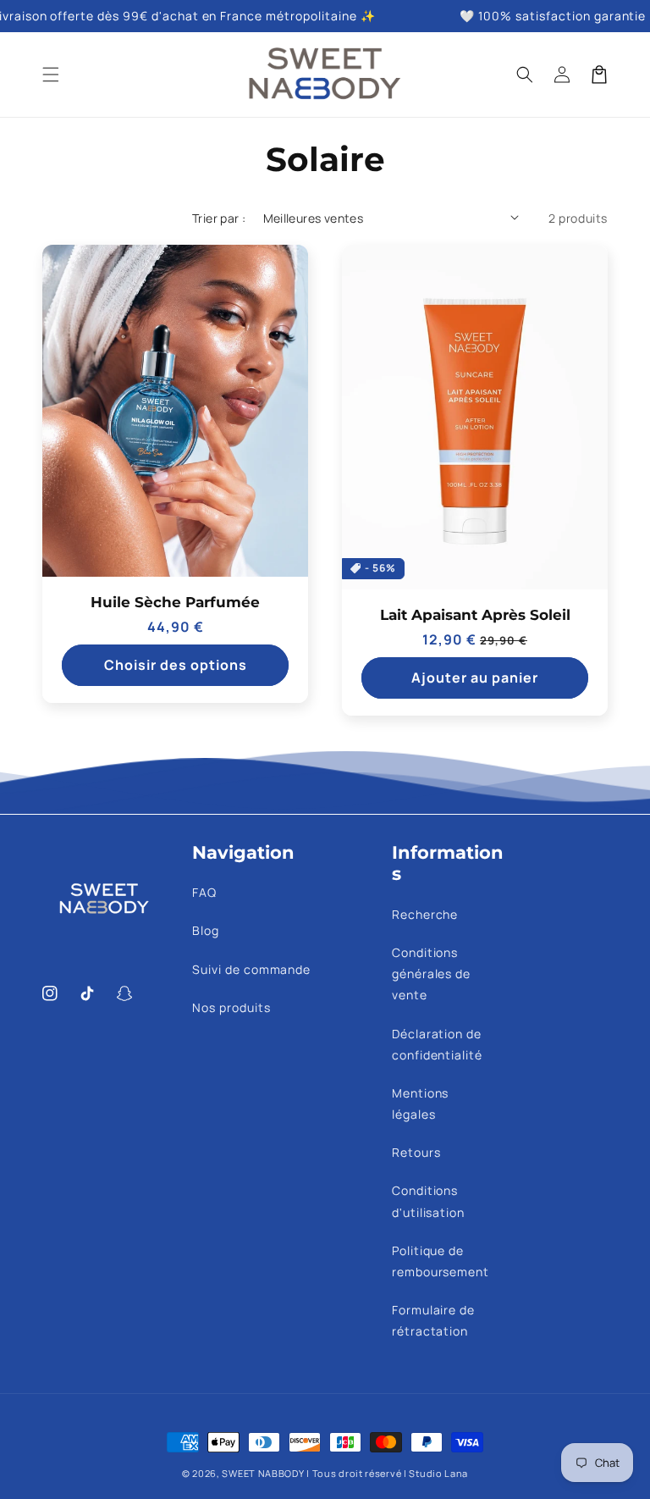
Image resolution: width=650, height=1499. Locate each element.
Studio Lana (438, 1473)
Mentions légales (420, 1103)
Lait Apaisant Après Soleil (475, 614)
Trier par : (218, 218)
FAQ (204, 892)
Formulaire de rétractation (433, 1320)
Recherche (425, 914)
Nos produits (231, 1007)
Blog (205, 930)
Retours (416, 1152)
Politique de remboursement (440, 1261)
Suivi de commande (251, 969)
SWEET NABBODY (263, 1473)
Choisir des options (175, 664)
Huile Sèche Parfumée (175, 602)
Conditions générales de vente (431, 973)
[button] (50, 74)
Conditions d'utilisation (428, 1201)
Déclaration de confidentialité (437, 1044)
